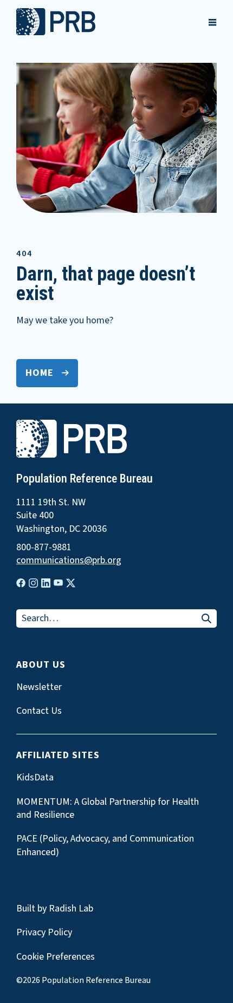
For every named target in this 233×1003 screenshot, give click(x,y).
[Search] (206, 619)
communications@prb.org (68, 560)
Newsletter (39, 687)
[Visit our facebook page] (20, 583)
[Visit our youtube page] (58, 582)
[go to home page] (55, 32)
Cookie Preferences (55, 956)
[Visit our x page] (70, 583)
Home (39, 373)
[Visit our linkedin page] (45, 583)
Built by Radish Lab (54, 908)
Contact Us (39, 711)
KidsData (35, 777)
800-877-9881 (44, 547)
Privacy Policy (44, 932)
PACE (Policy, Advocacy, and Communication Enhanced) (105, 845)
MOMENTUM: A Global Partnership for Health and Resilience (107, 809)
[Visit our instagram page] (33, 583)
